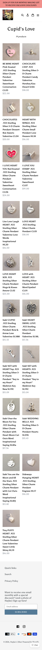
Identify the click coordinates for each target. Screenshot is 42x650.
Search (8, 574)
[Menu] (37, 15)
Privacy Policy (11, 581)
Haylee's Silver (16, 642)
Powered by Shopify (31, 642)
